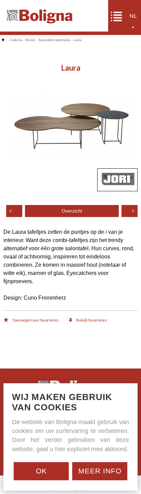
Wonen (30, 40)
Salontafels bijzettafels (54, 40)
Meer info (99, 471)
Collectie (16, 40)
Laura (77, 40)
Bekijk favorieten (91, 320)
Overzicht (72, 211)
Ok (41, 471)
